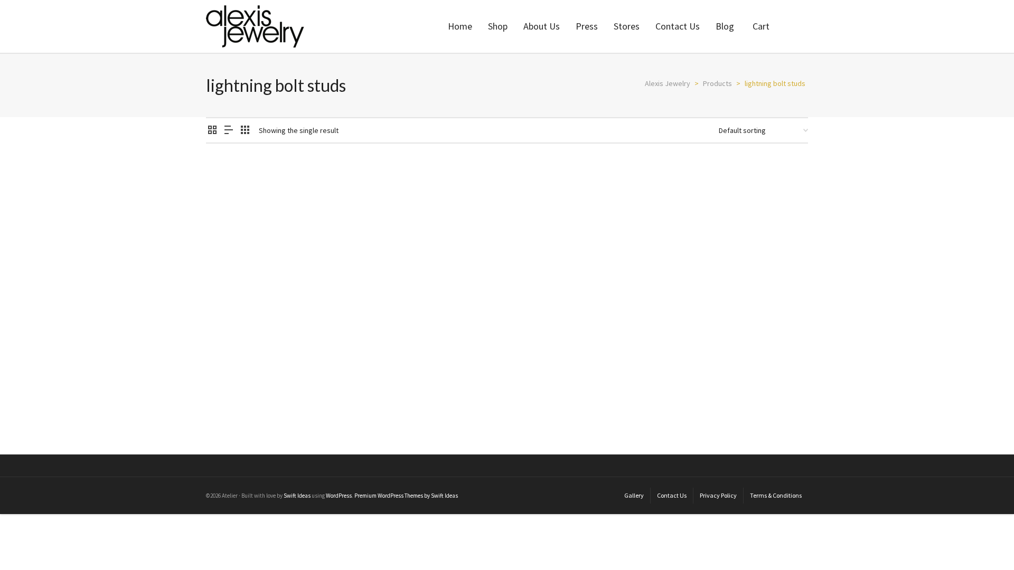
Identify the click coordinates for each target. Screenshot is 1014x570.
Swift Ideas (297, 495)
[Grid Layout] (245, 130)
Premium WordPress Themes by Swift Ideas (406, 495)
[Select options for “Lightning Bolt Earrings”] (230, 334)
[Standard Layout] (212, 130)
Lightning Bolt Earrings (253, 376)
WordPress (339, 495)
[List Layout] (228, 130)
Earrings (219, 389)
